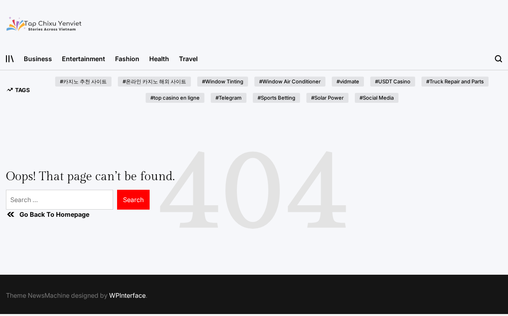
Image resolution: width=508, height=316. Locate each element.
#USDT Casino (392, 81)
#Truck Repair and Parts (455, 81)
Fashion (127, 59)
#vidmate (348, 81)
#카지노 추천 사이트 (83, 81)
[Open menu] (10, 59)
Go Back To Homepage (54, 214)
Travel (188, 59)
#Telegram (229, 97)
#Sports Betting (276, 97)
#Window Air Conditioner (290, 81)
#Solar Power (327, 97)
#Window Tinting (222, 81)
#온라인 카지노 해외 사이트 (154, 81)
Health (159, 59)
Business (38, 59)
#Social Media (377, 97)
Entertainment (83, 59)
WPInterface (127, 295)
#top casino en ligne (175, 97)
